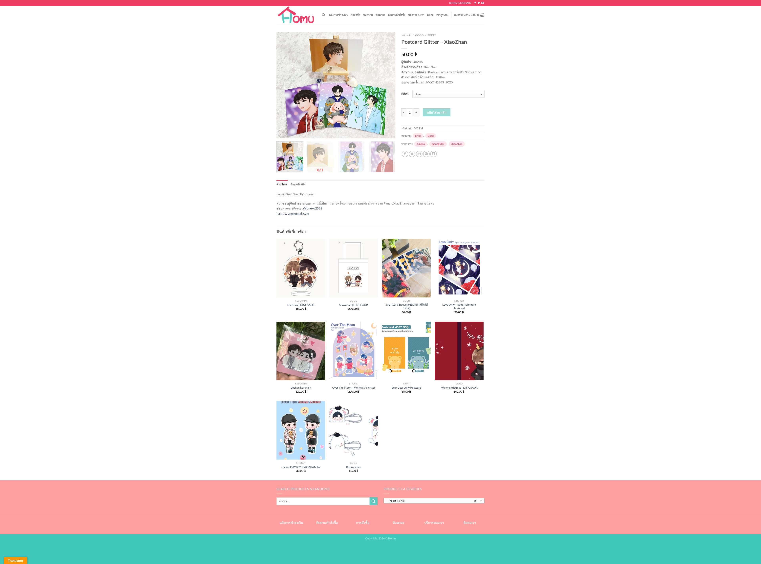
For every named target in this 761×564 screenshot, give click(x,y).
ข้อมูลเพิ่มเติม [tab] (298, 184)
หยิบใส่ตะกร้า (436, 112)
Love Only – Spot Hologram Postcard (459, 306)
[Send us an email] (482, 3)
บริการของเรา (416, 14)
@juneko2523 (312, 208)
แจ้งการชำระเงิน (338, 14)
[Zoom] (282, 133)
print (431, 35)
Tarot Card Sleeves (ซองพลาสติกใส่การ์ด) (406, 306)
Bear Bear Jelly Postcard (406, 387)
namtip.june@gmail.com (292, 213)
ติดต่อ (430, 14)
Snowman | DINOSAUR (353, 305)
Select (404, 93)
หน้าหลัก (406, 35)
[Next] (388, 85)
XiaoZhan (456, 143)
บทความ (368, 14)
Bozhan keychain (301, 387)
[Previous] (283, 85)
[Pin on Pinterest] (426, 154)
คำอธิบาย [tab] (282, 184)
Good (419, 35)
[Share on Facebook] (405, 154)
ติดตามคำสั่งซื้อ (397, 14)
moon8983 (438, 143)
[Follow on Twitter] (479, 3)
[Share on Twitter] (412, 154)
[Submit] (374, 501)
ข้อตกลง (380, 14)
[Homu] (296, 15)
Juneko (421, 143)
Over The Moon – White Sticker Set (353, 387)
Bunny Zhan (353, 467)
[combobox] (434, 500)
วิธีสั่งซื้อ (355, 14)
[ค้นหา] (323, 15)
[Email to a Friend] (419, 154)
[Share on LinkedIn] (433, 154)
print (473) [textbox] (432, 501)
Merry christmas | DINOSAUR (459, 387)
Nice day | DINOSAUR (301, 305)
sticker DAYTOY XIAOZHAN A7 (300, 467)
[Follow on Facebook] (475, 3)
